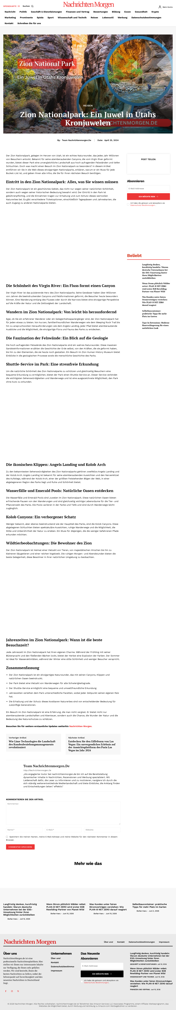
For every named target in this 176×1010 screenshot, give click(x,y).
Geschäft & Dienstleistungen (143, 964)
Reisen (88, 106)
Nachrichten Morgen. (80, 726)
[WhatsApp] (154, 166)
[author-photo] (5, 918)
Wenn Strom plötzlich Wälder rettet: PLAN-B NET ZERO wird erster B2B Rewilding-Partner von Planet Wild (156, 287)
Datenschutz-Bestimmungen (143, 205)
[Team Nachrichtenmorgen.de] (12, 776)
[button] (29, 6)
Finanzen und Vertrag (140, 989)
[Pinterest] (148, 166)
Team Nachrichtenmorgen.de (76, 140)
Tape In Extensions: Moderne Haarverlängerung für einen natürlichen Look (155, 325)
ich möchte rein (147, 197)
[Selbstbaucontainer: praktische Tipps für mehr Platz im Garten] (133, 313)
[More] (161, 166)
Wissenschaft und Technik (142, 977)
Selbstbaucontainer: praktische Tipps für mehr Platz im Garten (154, 314)
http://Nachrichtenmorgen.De (37, 770)
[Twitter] (142, 166)
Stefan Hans (12, 919)
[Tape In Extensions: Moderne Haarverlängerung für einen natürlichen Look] (133, 325)
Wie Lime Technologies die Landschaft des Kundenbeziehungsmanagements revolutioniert (32, 744)
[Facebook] (135, 166)
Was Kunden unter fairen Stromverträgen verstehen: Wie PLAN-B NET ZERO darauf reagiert (155, 301)
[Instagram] (11, 991)
